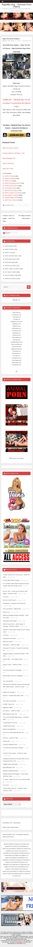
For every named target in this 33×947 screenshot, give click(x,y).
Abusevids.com (16, 328)
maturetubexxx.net (23, 866)
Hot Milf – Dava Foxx (8, 704)
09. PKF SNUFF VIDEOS (10, 195)
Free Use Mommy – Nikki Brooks (12, 609)
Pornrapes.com (16, 351)
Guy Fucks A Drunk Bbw (9, 701)
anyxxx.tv (24, 851)
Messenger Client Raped (10, 621)
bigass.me (18, 855)
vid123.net (27, 873)
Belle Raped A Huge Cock (10, 714)
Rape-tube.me (17, 312)
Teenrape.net (16, 339)
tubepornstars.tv (19, 873)
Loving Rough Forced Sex (10, 722)
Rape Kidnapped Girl (8, 158)
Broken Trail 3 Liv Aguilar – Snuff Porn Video (8, 218)
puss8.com (6, 871)
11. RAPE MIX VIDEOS (9, 200)
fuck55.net (17, 862)
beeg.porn (16, 853)
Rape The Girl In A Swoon (10, 148)
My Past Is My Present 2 (10, 600)
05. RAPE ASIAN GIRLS (10, 186)
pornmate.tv (23, 869)
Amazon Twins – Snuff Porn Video (12, 664)
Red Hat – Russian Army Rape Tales (13, 695)
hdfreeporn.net (7, 864)
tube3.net (10, 873)
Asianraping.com (16, 360)
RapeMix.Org (21, 943)
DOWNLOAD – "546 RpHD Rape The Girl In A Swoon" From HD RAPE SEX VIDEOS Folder (16, 103)
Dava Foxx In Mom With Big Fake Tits (13, 732)
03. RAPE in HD (7, 181)
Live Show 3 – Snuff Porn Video (11, 710)
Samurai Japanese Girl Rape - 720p (13, 153)
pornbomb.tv (15, 869)
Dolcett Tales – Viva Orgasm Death (13, 659)
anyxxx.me (5, 848)
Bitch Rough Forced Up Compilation (13, 675)
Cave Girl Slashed (8, 681)
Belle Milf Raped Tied (9, 767)
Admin (5, 40)
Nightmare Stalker (8, 707)
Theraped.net (16, 317)
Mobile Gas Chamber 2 (9, 692)
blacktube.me (6, 860)
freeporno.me (9, 862)
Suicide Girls (6, 741)
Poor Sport (6, 785)
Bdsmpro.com (16, 326)
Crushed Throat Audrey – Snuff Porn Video (15, 753)
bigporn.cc (25, 855)
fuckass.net (24, 862)
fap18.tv (12, 844)
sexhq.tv (28, 871)
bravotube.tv (12, 848)
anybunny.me (10, 851)
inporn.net (14, 866)
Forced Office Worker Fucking (11, 580)
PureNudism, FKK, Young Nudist (11, 823)
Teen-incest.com (16, 346)
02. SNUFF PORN (8, 178)
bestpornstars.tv (24, 853)
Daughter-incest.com (16, 321)
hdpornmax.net (25, 864)
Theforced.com (16, 335)
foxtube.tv (27, 860)
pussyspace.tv (14, 871)
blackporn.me (23, 857)
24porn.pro (16, 846)
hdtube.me (7, 866)
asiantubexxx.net (7, 853)
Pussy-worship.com (16, 344)
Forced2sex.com (16, 330)
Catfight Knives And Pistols (10, 764)
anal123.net (27, 848)
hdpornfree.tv (16, 864)
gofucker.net (8, 846)
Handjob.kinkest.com (16, 342)
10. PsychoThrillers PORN (10, 197)
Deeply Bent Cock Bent (9, 638)
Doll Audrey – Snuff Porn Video (11, 645)
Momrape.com (16, 333)
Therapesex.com (16, 358)
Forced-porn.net (16, 314)
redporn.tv (22, 871)
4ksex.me (26, 844)
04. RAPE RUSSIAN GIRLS (11, 183)
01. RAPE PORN (7, 176)
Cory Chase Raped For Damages (12, 670)
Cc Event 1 (6, 635)
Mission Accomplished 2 (9, 729)
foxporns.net (18, 844)
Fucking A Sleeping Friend (10, 744)
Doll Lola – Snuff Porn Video (10, 738)
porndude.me (23, 846)
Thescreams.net (16, 337)
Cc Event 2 (6, 597)
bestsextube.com (9, 855)
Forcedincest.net (16, 364)
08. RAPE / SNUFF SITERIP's (12, 193)
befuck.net (20, 848)
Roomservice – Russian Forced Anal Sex (14, 603)
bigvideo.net (15, 857)
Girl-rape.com (16, 355)
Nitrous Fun (6, 612)
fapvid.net (13, 860)
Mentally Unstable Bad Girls (10, 770)
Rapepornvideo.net (16, 349)
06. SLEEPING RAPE (9, 188)
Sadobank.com (16, 324)
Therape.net (16, 319)
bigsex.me (8, 857)
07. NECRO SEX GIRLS (10, 190)
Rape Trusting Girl (8, 163)
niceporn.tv (8, 869)
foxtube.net (20, 860)
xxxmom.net (16, 876)
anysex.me (18, 851)
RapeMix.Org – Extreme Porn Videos (16, 6)
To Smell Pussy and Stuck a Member (13, 747)
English (7, 233)
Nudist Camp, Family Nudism (10, 827)
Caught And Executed (9, 726)
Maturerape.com (16, 362)
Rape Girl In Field (7, 168)
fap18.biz (6, 844)
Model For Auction (8, 641)
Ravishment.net (16, 353)
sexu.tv (5, 873)
